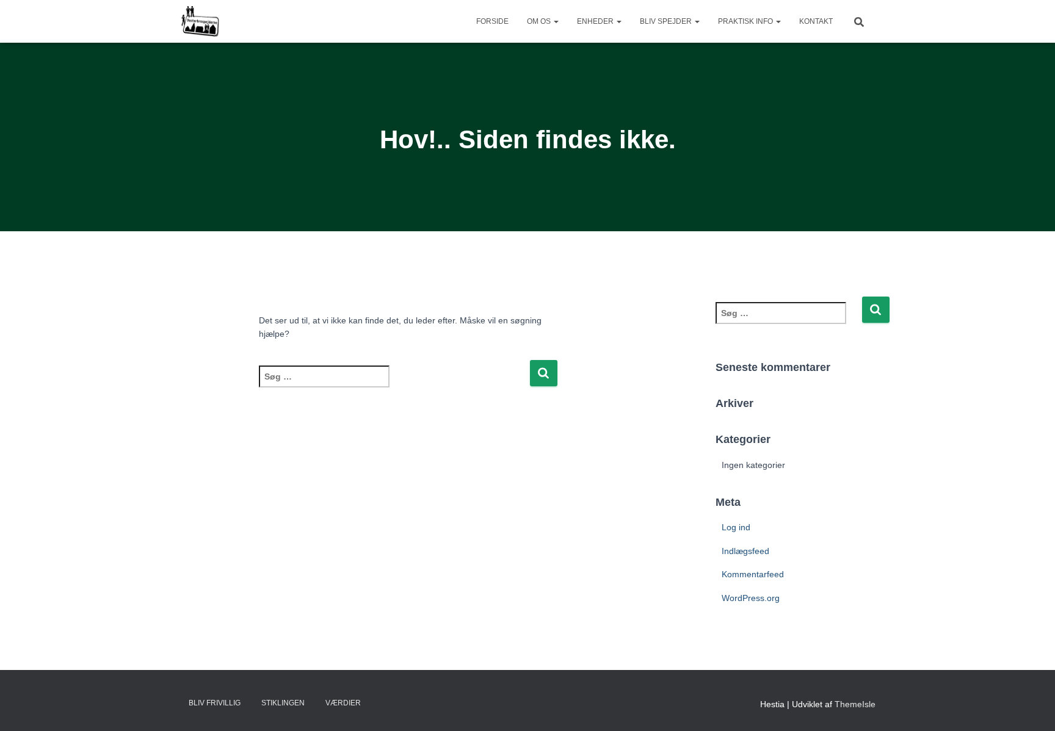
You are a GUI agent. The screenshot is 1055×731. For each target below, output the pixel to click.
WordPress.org (751, 598)
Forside (492, 21)
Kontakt (816, 21)
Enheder (596, 21)
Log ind (736, 527)
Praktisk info (746, 21)
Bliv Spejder (667, 21)
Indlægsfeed (745, 551)
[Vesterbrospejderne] (199, 21)
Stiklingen (283, 703)
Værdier (343, 703)
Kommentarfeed (753, 574)
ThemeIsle (855, 704)
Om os (540, 21)
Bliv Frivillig (215, 703)
